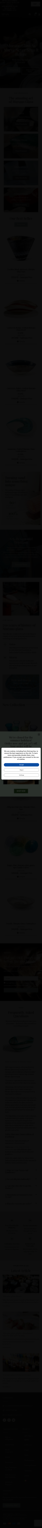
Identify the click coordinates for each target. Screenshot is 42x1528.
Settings (21, 775)
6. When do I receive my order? (18, 1203)
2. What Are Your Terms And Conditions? (16, 1171)
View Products (21, 124)
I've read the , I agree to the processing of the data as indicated (19, 984)
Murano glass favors (12, 1296)
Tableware (28, 1471)
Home (26, 1440)
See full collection (21, 692)
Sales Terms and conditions (11, 1468)
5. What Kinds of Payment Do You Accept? (18, 1196)
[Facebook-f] (4, 1420)
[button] (30, 14)
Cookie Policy (9, 1445)
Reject (21, 770)
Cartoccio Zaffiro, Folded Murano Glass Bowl (21, 389)
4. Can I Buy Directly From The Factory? (18, 1187)
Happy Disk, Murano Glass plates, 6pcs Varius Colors (21, 866)
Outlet (26, 1476)
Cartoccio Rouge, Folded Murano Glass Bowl (21, 329)
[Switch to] (30, 1480)
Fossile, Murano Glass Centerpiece (21, 923)
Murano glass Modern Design (17, 1375)
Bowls (26, 1455)
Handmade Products (8, 1483)
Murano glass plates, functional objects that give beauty (18, 1334)
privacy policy (19, 983)
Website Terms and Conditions (10, 1476)
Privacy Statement (8, 1451)
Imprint (7, 1457)
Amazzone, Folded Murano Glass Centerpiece (21, 450)
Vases (26, 1450)
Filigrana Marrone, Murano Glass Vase (21, 808)
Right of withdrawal (9, 1438)
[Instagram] (9, 1420)
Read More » (7, 1306)
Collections (28, 1445)
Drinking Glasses (30, 1465)
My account (9, 1462)
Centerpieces (29, 1460)
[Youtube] (13, 1420)
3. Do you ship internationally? (17, 1179)
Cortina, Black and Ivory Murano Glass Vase (21, 270)
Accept (21, 765)
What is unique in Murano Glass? (18, 1061)
